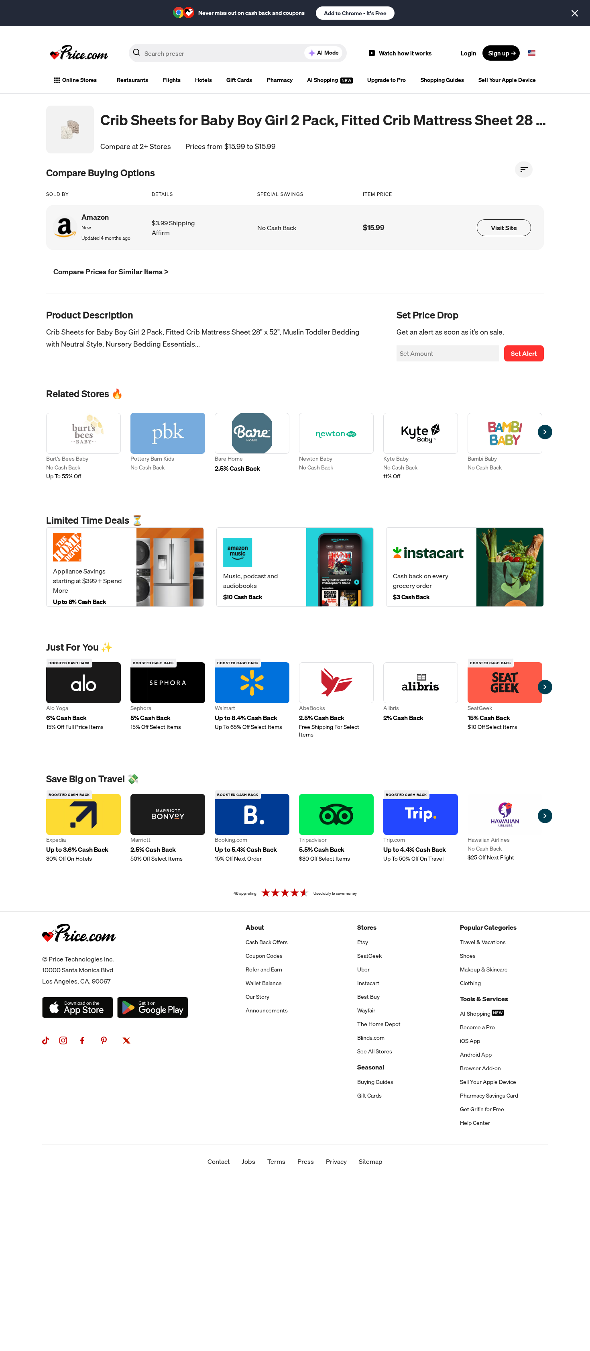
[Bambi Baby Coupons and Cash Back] (505, 446)
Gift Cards (239, 80)
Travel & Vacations (483, 942)
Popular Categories (488, 927)
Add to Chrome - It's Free (355, 13)
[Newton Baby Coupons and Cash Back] (336, 446)
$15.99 (374, 227)
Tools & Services (484, 998)
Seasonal (370, 1067)
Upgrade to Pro (386, 80)
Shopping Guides (442, 80)
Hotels (203, 80)
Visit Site (504, 227)
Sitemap (370, 1161)
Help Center (475, 1122)
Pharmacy (280, 80)
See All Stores (374, 1051)
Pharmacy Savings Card (489, 1095)
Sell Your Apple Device (507, 80)
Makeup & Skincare (484, 969)
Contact (219, 1161)
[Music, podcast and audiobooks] (295, 567)
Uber (363, 969)
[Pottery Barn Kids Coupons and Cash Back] (167, 446)
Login (468, 53)
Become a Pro (477, 1027)
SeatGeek (369, 955)
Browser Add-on (480, 1068)
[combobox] (238, 53)
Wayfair (366, 1010)
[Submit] (136, 54)
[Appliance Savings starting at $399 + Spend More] (125, 567)
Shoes (468, 955)
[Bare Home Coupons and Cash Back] (252, 446)
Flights (172, 80)
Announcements (267, 1010)
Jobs (248, 1161)
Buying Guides (375, 1082)
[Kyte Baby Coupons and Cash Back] (420, 446)
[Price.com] (79, 950)
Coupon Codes (264, 955)
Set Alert (524, 353)
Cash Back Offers (267, 942)
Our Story (257, 996)
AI (328, 52)
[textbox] (531, 53)
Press (305, 1161)
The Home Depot (379, 1024)
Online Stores (79, 80)
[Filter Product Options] (524, 169)
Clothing (470, 983)
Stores (366, 927)
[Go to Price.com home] (79, 53)
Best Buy (368, 996)
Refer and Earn (264, 969)
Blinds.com (371, 1037)
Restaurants (132, 80)
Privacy (336, 1161)
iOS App (470, 1041)
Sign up (498, 53)
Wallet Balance (264, 983)
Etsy (362, 942)
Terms (276, 1161)
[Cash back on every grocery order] (465, 567)
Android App (476, 1054)
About (255, 927)
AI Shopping (323, 80)
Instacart (368, 983)
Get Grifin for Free (482, 1109)
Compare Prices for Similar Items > (111, 272)
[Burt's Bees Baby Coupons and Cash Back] (83, 446)
